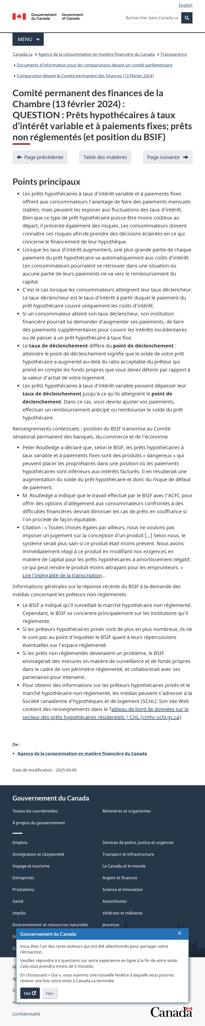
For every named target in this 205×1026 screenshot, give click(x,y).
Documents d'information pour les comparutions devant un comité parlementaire (94, 65)
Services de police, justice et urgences (138, 842)
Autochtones (114, 901)
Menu (31, 39)
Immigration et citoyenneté (38, 854)
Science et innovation (122, 889)
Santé (17, 901)
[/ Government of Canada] (47, 16)
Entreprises (23, 877)
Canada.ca (22, 54)
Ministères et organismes (126, 811)
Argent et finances (119, 877)
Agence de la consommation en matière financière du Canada (96, 54)
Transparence (173, 54)
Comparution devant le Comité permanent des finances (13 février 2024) (85, 75)
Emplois (20, 842)
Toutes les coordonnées (35, 811)
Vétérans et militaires (122, 913)
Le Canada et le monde (124, 866)
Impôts (19, 913)
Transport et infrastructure (128, 854)
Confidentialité (26, 1014)
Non (51, 995)
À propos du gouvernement (38, 823)
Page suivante (169, 159)
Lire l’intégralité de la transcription (62, 575)
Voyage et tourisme (31, 866)
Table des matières (107, 159)
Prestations (23, 889)
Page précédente (46, 159)
